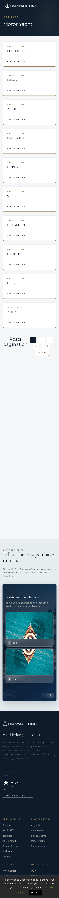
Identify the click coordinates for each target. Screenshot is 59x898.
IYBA (33, 870)
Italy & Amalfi (10, 841)
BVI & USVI (8, 830)
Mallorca (7, 851)
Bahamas (7, 835)
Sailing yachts (38, 835)
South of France (11, 846)
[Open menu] (51, 6)
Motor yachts (38, 841)
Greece (7, 825)
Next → (41, 352)
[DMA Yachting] (21, 6)
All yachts (36, 825)
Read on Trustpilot (18, 795)
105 (46, 346)
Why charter (9, 870)
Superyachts (38, 846)
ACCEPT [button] (35, 892)
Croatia (6, 856)
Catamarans (37, 830)
